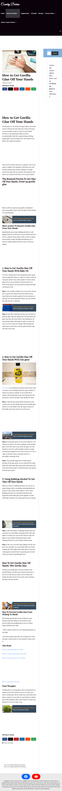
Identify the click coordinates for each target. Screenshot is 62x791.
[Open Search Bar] (60, 31)
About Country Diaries (8, 22)
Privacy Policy (49, 13)
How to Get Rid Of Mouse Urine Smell (14, 765)
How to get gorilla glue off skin (12, 649)
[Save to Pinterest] (16, 88)
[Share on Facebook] (4, 88)
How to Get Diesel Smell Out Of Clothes (15, 767)
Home (3, 13)
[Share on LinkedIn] (22, 88)
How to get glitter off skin (10, 682)
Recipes (40, 13)
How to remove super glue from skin (14, 654)
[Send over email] (33, 88)
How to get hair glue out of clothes (13, 658)
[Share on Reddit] (27, 88)
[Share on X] (10, 88)
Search (49, 50)
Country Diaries (10, 4)
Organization (25, 13)
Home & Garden (12, 13)
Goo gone (5, 388)
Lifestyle (34, 13)
